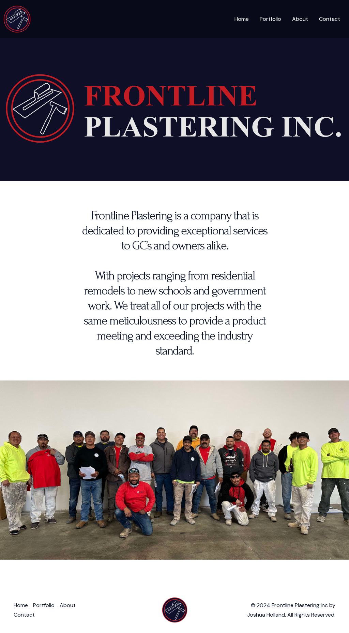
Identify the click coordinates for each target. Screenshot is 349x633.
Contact (329, 19)
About (300, 19)
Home (241, 19)
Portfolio (270, 19)
